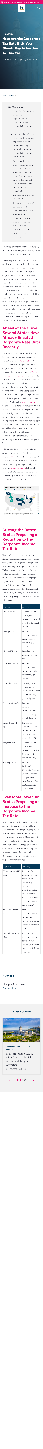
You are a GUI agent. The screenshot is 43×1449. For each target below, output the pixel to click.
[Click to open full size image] (21, 500)
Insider (11, 95)
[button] (32, 1080)
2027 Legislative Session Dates (21, 2)
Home (4, 95)
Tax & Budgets (9, 34)
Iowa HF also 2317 (29, 402)
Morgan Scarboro (29, 59)
